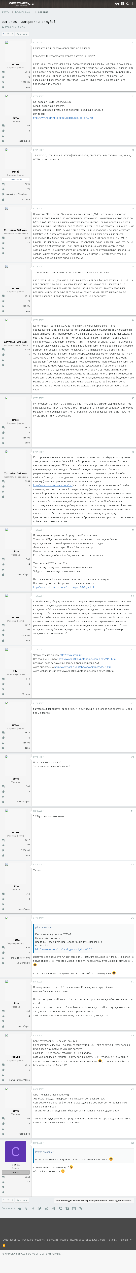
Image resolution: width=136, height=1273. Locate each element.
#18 (132, 1035)
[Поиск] (127, 4)
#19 (132, 1089)
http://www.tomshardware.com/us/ (52, 485)
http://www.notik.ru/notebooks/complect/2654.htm (82, 667)
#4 (133, 208)
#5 (133, 266)
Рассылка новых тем (33, 1239)
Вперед (21, 34)
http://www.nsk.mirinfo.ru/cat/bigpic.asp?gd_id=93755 (63, 117)
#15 (132, 864)
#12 (132, 703)
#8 (133, 452)
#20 (132, 1143)
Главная (123, 1239)
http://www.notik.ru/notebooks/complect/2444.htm (87, 659)
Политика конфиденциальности (87, 1239)
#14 (132, 811)
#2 (133, 96)
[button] (5, 4)
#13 (132, 757)
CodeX (16, 1164)
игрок (7, 27)
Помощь (112, 1239)
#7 (133, 398)
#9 (133, 530)
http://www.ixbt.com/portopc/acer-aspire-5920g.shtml (63, 587)
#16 (132, 918)
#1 (133, 42)
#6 (133, 320)
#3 (133, 150)
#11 (132, 649)
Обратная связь (11, 1239)
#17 (132, 981)
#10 (132, 596)
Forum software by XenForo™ (31, 1253)
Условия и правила (57, 1239)
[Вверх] (131, 1240)
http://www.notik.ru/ (71, 655)
